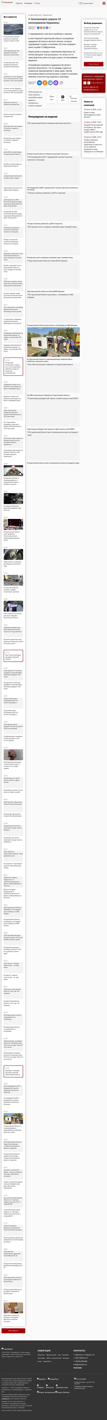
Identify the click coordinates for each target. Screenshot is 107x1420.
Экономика (41, 1358)
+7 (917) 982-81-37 (81, 1358)
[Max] (84, 82)
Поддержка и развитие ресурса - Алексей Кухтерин (84, 1387)
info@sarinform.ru (90, 90)
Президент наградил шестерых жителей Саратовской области (90, 46)
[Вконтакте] (50, 1387)
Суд (59, 1355)
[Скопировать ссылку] (50, 27)
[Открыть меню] (104, 3)
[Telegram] (44, 27)
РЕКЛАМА (78, 1368)
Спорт (40, 1361)
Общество (41, 1355)
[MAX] (47, 27)
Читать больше (93, 64)
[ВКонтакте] (38, 27)
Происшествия (47, 15)
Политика (65, 1355)
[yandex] (46, 1392)
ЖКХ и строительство (54, 1358)
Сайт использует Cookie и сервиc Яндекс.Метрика (17, 1410)
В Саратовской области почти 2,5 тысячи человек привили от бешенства (93, 55)
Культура (66, 1358)
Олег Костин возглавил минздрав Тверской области (93, 39)
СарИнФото (47, 1361)
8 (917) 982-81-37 (97, 83)
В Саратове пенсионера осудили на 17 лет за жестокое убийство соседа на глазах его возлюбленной (93, 31)
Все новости (10, 17)
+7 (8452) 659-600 (80, 1361)
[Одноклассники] (41, 27)
